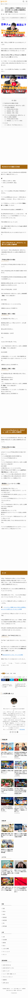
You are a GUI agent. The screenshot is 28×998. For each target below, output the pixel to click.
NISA (4, 914)
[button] (3, 680)
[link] (10, 732)
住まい (4, 945)
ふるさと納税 (6, 948)
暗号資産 (5, 926)
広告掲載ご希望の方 (6, 988)
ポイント (5, 954)
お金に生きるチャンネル (8, 968)
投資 (3, 673)
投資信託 (5, 917)
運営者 (15, 990)
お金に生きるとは (7, 965)
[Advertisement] (14, 146)
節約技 (4, 942)
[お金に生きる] (4, 1)
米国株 (9, 14)
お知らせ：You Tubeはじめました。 (15, 124)
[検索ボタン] (23, 1)
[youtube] (17, 732)
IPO (3, 923)
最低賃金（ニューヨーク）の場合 (14, 120)
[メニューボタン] (26, 1)
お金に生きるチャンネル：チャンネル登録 (12, 654)
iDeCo (4, 911)
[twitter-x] (15, 732)
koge (14, 706)
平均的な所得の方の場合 (12, 109)
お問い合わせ (6, 982)
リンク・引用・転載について (9, 973)
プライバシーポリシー (8, 976)
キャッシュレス (6, 951)
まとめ (6, 123)
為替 (6, 14)
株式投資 (5, 920)
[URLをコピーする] (25, 680)
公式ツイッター (6, 970)
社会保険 (5, 939)
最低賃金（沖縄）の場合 (12, 112)
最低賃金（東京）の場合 (12, 111)
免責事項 (5, 979)
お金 (4, 936)
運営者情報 (22, 729)
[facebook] (13, 732)
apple (3, 14)
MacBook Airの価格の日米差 (11, 103)
